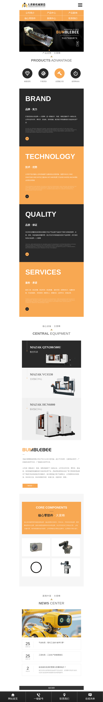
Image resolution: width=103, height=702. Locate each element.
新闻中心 (51, 18)
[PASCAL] (66, 567)
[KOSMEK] (66, 547)
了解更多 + (30, 485)
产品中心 (51, 13)
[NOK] (36, 567)
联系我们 (72, 18)
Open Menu (80, 5)
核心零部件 (30, 18)
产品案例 (72, 13)
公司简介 (30, 13)
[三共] (36, 547)
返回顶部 (51, 688)
